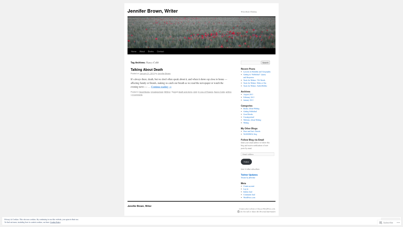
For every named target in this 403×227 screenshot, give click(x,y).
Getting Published (250, 111)
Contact (160, 51)
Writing (167, 91)
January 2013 (248, 100)
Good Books (144, 91)
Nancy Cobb (219, 91)
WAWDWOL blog (250, 134)
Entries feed (247, 191)
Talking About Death (147, 69)
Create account (248, 186)
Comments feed (249, 194)
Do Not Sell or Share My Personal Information (257, 211)
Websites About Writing (252, 120)
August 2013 (248, 94)
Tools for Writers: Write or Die (254, 83)
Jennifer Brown (164, 73)
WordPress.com (249, 197)
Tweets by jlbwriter (248, 177)
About (142, 51)
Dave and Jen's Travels (251, 131)
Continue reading (161, 86)
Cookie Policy (55, 222)
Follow (246, 161)
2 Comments (137, 94)
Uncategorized (157, 91)
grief (195, 91)
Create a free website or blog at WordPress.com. (257, 208)
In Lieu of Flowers (205, 91)
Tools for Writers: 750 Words (254, 80)
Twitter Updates (249, 174)
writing (228, 91)
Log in (245, 189)
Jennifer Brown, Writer (153, 10)
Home (133, 51)
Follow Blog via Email (252, 139)
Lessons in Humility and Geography (257, 71)
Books (151, 51)
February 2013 (248, 97)
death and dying (185, 91)
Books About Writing (251, 108)
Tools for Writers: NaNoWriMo (255, 85)
